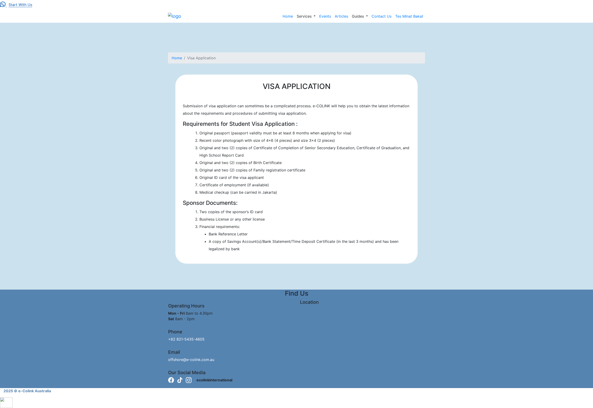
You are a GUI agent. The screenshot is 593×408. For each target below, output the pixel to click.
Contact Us (381, 16)
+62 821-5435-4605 (186, 339)
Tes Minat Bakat (409, 16)
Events (325, 16)
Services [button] (305, 16)
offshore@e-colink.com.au (191, 359)
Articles (341, 16)
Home (288, 16)
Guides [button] (358, 16)
